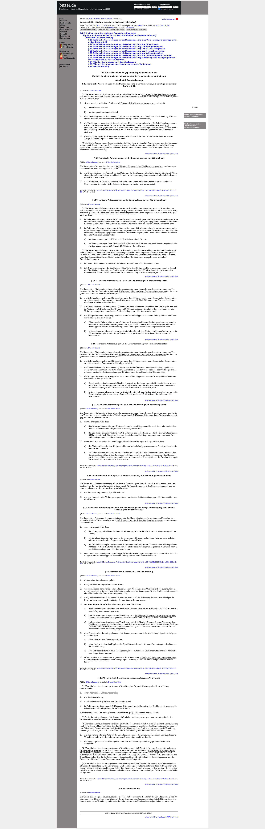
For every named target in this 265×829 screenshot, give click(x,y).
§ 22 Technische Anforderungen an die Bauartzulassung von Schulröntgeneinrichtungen (130, 55)
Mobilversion (68, 47)
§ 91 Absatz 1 (147, 617)
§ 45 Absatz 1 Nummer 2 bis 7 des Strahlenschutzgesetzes (110, 726)
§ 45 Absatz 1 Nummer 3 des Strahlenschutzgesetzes (142, 291)
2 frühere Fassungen (93, 682)
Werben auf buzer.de (65, 66)
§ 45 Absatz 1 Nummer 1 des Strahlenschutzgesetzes (123, 96)
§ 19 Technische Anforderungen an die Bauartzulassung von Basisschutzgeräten (126, 49)
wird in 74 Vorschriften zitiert (136, 29)
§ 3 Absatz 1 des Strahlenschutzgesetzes (137, 103)
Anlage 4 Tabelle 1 (92, 138)
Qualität (63, 32)
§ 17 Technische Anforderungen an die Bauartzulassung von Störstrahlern (123, 44)
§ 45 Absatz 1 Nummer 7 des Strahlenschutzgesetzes (139, 520)
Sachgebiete (65, 23)
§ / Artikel (138, 9)
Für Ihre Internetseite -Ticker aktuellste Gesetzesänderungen (192, 125)
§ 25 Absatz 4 (160, 127)
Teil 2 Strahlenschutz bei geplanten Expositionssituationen (108, 33)
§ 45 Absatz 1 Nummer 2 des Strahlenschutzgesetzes (112, 213)
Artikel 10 (141, 26)
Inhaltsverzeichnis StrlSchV (103, 18)
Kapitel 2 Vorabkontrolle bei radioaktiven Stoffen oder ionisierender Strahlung (119, 35)
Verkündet (64, 27)
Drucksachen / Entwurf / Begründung (111, 29)
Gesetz (146, 9)
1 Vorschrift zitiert (94, 204)
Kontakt (63, 34)
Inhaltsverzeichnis (151, 154)
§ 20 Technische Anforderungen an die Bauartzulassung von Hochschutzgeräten (126, 51)
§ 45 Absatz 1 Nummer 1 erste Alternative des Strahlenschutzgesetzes (142, 706)
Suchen (63, 21)
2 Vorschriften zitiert (94, 90)
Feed (65, 56)
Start (62, 18)
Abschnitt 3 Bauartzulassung (99, 38)
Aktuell (63, 25)
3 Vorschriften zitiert (113, 162)
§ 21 (109, 492)
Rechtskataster (69, 58)
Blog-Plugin (68, 45)
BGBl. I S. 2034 (102, 26)
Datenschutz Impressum (65, 37)
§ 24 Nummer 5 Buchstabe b (114, 702)
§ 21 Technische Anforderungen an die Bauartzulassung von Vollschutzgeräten (125, 53)
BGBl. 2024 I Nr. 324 (162, 26)
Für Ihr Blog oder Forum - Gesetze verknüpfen (193, 115)
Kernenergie (130, 27)
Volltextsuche (164, 5)
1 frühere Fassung (92, 162)
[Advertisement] (195, 65)
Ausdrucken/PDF (164, 154)
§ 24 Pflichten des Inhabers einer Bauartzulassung (112, 62)
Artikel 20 (111, 27)
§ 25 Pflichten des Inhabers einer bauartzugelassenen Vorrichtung (119, 64)
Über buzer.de (66, 30)
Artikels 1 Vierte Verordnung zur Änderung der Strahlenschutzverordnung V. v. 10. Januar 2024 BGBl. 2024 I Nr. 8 (135, 466)
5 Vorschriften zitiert (113, 576)
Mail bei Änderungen (169, 19)
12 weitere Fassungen (88, 29)
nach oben (174, 154)
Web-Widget (68, 54)
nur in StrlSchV (167, 10)
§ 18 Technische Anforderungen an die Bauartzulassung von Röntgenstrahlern (125, 46)
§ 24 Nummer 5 (138, 713)
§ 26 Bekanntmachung (98, 66)
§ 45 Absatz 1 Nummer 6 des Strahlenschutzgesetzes (148, 486)
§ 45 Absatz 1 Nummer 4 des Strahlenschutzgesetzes (142, 354)
